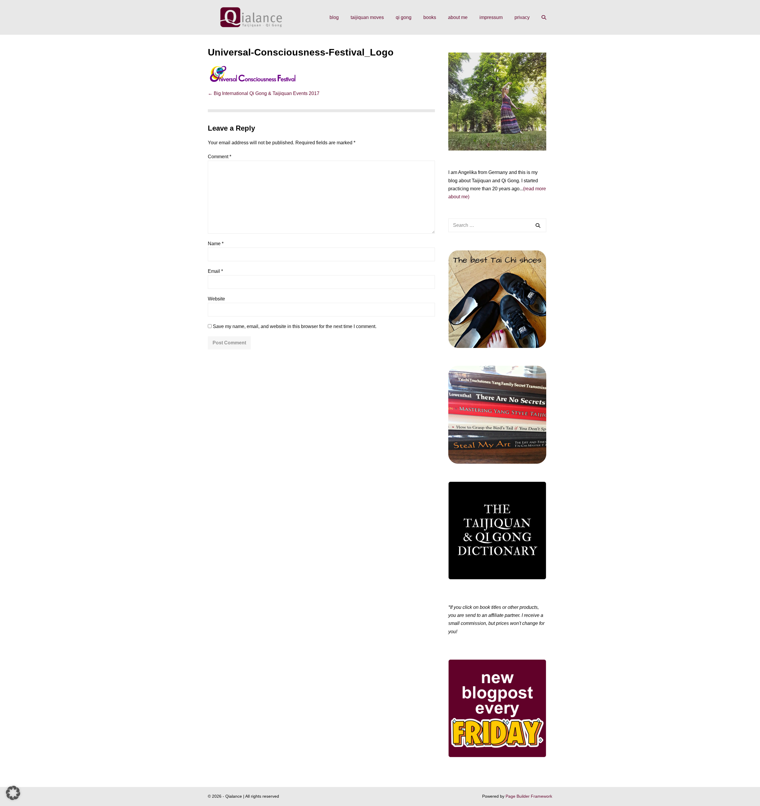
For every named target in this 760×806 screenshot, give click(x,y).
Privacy (522, 17)
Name (216, 243)
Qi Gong (403, 17)
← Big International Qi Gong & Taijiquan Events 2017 (263, 93)
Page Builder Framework (529, 796)
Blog (334, 17)
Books (429, 17)
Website (216, 298)
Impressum (491, 17)
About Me (458, 17)
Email (215, 271)
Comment (219, 156)
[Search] (538, 225)
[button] (544, 17)
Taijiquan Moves (367, 17)
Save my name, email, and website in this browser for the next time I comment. (294, 326)
